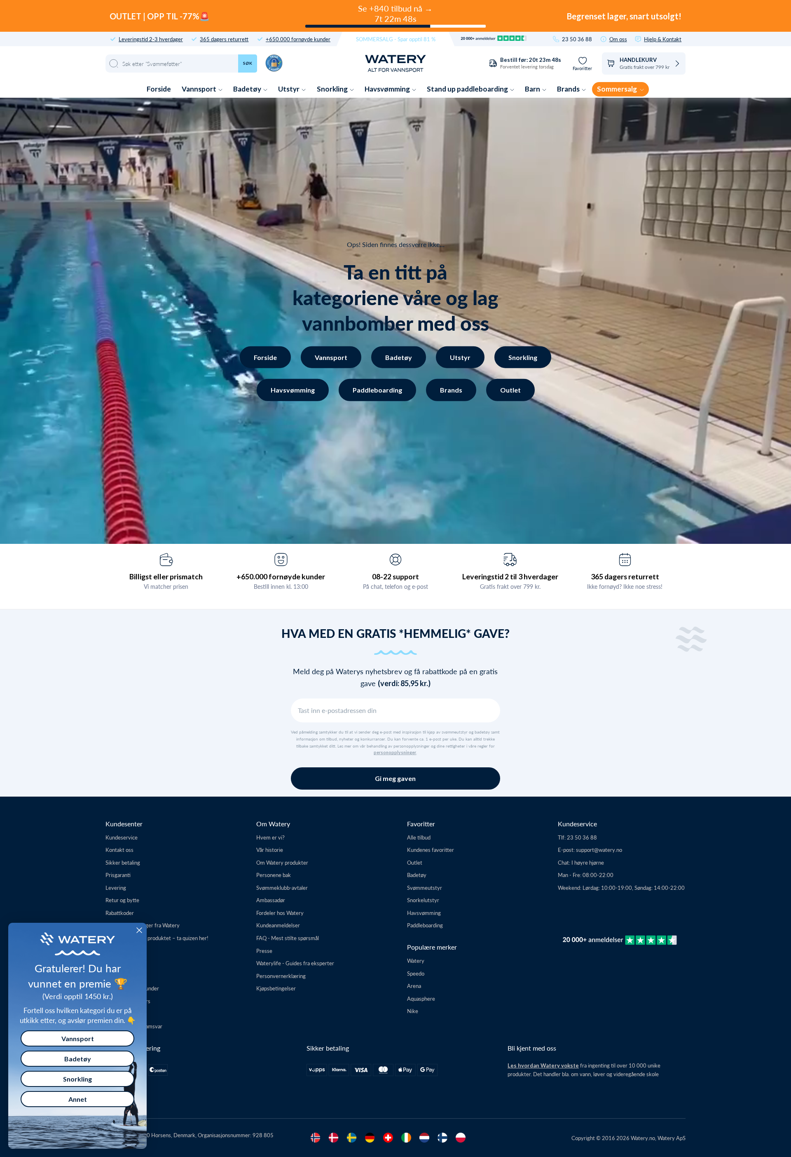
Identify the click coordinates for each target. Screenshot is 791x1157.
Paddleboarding (377, 390)
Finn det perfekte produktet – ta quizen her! (156, 938)
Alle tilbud (419, 837)
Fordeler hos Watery (280, 913)
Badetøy (247, 89)
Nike (412, 1011)
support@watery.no (599, 850)
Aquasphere (421, 998)
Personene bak (273, 875)
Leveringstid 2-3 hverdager (151, 39)
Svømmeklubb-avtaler (282, 887)
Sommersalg (617, 89)
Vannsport (200, 89)
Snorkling (333, 89)
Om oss (618, 39)
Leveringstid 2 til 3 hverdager (510, 576)
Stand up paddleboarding (468, 89)
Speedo (415, 973)
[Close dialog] (139, 930)
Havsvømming (388, 89)
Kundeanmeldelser (278, 925)
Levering (115, 887)
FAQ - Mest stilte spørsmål (287, 938)
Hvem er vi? (270, 837)
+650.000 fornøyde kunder (298, 39)
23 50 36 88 (577, 39)
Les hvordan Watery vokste (543, 1065)
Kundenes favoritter (430, 850)
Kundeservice (121, 837)
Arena (414, 986)
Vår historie (269, 850)
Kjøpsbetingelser (276, 988)
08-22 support (395, 576)
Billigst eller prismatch (166, 576)
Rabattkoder (119, 913)
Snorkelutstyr (423, 900)
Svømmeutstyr (424, 887)
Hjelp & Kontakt (662, 39)
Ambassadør (270, 900)
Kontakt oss (119, 850)
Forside (159, 89)
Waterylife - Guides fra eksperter (295, 963)
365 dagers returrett (224, 39)
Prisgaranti (118, 875)
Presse (264, 951)
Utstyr (289, 89)
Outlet (510, 390)
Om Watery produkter (282, 862)
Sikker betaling (122, 862)
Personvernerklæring (281, 976)
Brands (569, 89)
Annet (77, 1099)
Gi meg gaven (395, 778)
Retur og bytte (122, 900)
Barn (533, 89)
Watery (415, 960)
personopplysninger (395, 752)
